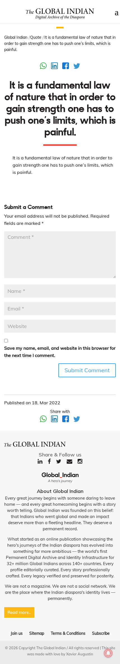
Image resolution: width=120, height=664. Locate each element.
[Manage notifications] (108, 653)
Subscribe (101, 633)
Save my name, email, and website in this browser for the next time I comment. (60, 351)
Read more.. (19, 612)
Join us (17, 633)
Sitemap (36, 633)
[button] (60, 27)
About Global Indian (60, 491)
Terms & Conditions (68, 633)
